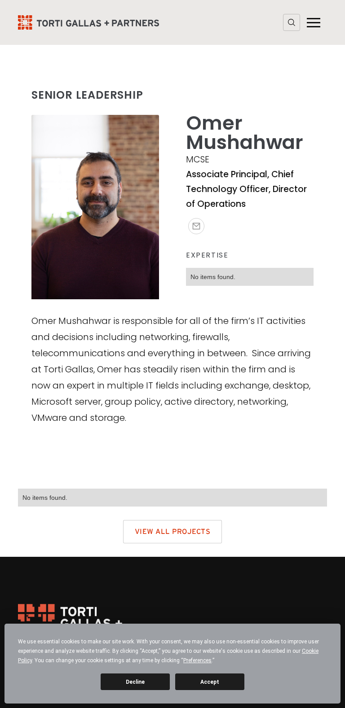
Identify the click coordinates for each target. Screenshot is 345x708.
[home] (88, 22)
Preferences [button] (197, 660)
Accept (209, 682)
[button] (313, 22)
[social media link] (196, 226)
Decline (135, 682)
